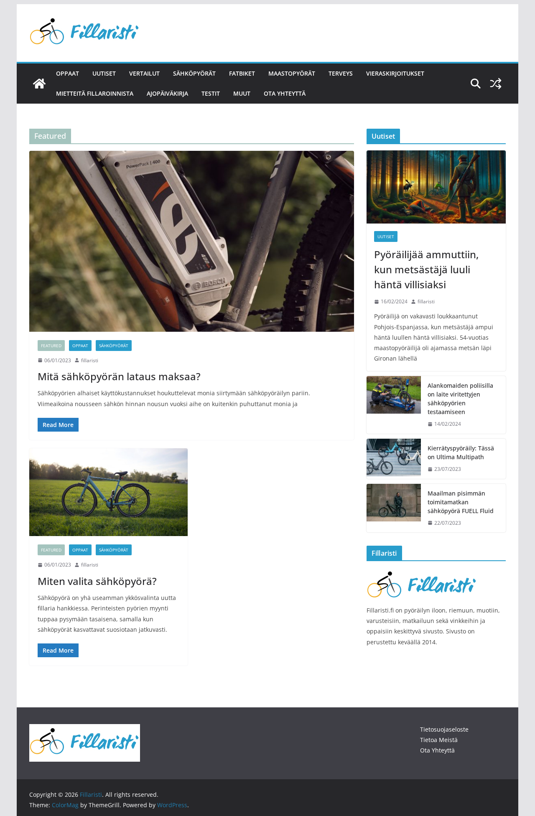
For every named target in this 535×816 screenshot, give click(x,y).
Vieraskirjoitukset (395, 73)
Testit (210, 93)
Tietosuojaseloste (444, 729)
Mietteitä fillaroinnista (94, 93)
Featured (51, 345)
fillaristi (89, 360)
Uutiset (104, 73)
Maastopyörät (291, 73)
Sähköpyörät (194, 73)
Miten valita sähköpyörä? (97, 581)
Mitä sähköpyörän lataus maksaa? (119, 376)
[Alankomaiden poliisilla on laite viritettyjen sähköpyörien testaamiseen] (394, 405)
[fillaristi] (422, 573)
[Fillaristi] (39, 84)
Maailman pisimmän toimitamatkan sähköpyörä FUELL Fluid (461, 502)
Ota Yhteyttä (437, 750)
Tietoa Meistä (439, 740)
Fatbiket (242, 73)
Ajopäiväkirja (167, 93)
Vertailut (144, 73)
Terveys (341, 73)
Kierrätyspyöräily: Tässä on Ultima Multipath (461, 452)
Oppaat (67, 73)
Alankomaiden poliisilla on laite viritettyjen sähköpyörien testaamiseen (460, 398)
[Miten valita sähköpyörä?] (108, 492)
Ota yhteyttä (285, 93)
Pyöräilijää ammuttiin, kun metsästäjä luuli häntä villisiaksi (426, 269)
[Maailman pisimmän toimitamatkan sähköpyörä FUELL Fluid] (394, 508)
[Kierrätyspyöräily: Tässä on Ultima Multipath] (394, 459)
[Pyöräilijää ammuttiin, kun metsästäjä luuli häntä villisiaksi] (436, 187)
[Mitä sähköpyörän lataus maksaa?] (191, 241)
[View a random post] (496, 84)
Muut (241, 93)
